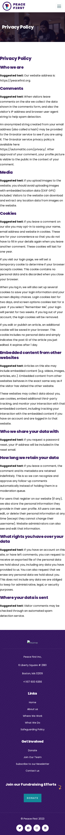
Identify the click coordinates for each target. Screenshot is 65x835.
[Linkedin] (45, 828)
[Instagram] (36, 828)
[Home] (32, 642)
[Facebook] (28, 828)
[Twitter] (19, 828)
